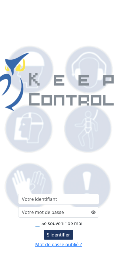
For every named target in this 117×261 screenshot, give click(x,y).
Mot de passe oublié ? (58, 244)
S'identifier (58, 235)
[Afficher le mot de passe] (93, 212)
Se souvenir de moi (61, 223)
